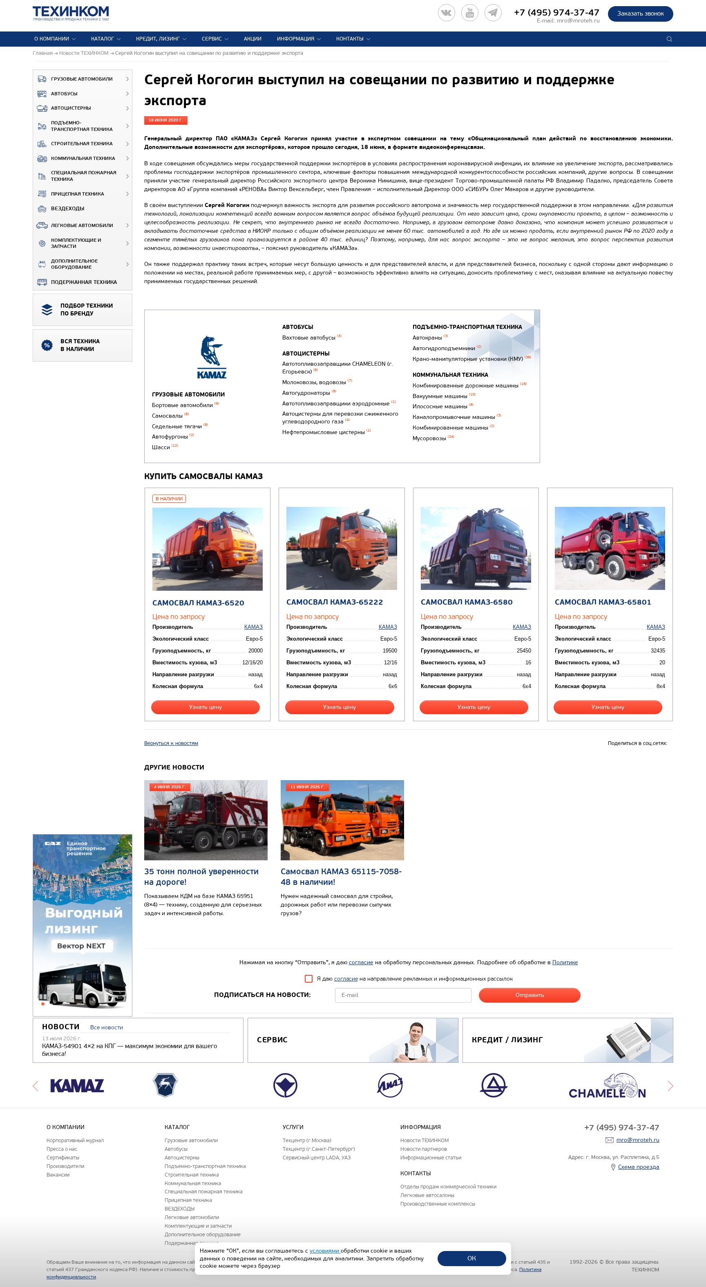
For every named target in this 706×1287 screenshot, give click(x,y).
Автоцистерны (71, 108)
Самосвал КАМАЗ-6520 (198, 603)
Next (671, 1085)
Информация (295, 39)
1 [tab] (43, 1004)
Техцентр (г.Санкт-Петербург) (319, 1149)
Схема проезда (638, 1166)
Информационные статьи (430, 1157)
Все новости (106, 1027)
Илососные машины (443, 406)
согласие (361, 962)
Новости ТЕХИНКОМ (424, 1140)
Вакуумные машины (444, 396)
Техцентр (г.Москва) (307, 1140)
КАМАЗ (253, 627)
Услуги (293, 1127)
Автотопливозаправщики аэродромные (339, 403)
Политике (565, 962)
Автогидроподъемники (447, 348)
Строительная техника (82, 144)
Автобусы (64, 94)
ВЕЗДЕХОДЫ (67, 208)
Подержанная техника (84, 282)
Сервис (212, 39)
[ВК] (446, 12)
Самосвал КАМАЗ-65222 (334, 602)
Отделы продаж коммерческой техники (448, 1187)
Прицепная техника (77, 194)
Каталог (102, 39)
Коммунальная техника (83, 158)
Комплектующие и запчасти (76, 243)
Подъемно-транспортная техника (82, 126)
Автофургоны (173, 436)
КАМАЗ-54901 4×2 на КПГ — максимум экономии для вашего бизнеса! (129, 1050)
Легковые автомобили (82, 226)
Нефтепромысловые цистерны (326, 432)
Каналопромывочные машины (457, 417)
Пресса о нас (62, 1149)
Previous (35, 1085)
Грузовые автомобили (82, 79)
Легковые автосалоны (427, 1195)
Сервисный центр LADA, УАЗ (317, 1157)
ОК (471, 1258)
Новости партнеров (423, 1149)
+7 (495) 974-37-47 (557, 12)
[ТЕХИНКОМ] (79, 13)
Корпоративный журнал (75, 1140)
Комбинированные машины (453, 427)
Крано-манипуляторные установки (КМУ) (472, 359)
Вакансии (58, 1175)
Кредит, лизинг (158, 39)
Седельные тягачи (180, 426)
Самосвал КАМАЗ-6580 (467, 602)
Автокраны (430, 337)
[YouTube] (469, 12)
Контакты (350, 39)
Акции (252, 39)
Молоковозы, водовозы (317, 382)
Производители (65, 1166)
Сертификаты (63, 1157)
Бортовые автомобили (185, 405)
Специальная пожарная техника (83, 176)
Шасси (165, 447)
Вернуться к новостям (171, 743)
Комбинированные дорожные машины (470, 385)
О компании (51, 39)
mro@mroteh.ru (578, 20)
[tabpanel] (82, 926)
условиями (325, 1250)
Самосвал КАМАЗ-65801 (603, 602)
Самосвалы (170, 415)
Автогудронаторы (309, 392)
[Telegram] (493, 12)
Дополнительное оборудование (74, 264)
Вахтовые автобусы (312, 337)
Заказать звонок (640, 13)
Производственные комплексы (437, 1204)
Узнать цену (205, 707)
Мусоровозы (433, 438)
